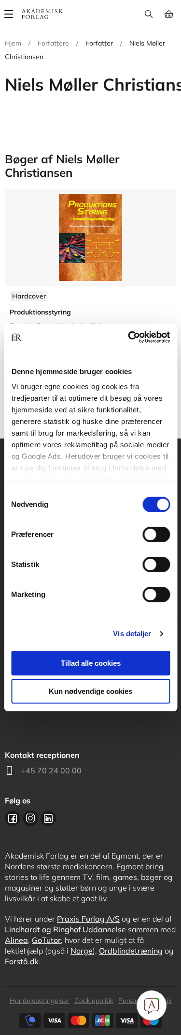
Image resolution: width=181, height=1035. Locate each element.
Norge (81, 951)
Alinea (16, 940)
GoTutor (46, 940)
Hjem (13, 43)
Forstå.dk (22, 961)
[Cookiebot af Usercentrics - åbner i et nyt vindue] (129, 337)
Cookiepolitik (93, 1000)
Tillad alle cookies (91, 663)
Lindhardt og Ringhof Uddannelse (65, 929)
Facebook (12, 818)
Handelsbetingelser (40, 1000)
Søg (148, 14)
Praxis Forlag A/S (88, 919)
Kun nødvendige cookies (90, 691)
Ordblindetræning (131, 951)
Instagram (30, 818)
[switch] (156, 534)
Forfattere (53, 43)
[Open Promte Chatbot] (152, 1005)
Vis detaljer (132, 633)
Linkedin (48, 818)
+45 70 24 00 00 (51, 770)
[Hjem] (42, 14)
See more (90, 288)
